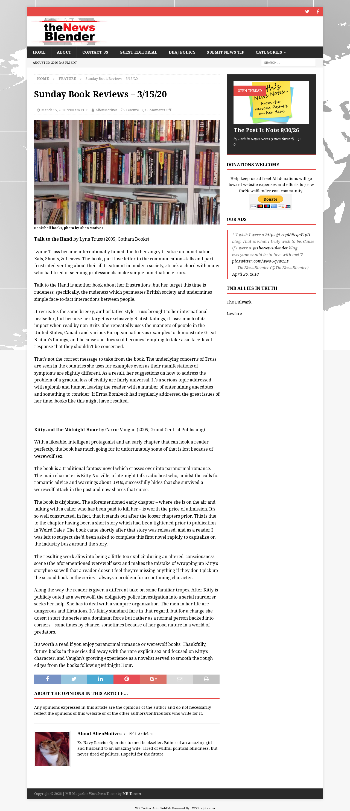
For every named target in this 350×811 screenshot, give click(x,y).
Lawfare (234, 313)
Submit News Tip (225, 52)
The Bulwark (239, 302)
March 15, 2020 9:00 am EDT (64, 110)
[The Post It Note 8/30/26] (271, 102)
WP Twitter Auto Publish (153, 808)
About (64, 52)
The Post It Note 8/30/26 (266, 130)
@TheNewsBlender (270, 248)
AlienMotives (106, 110)
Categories (269, 52)
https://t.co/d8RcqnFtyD (287, 234)
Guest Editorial (138, 52)
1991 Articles (140, 734)
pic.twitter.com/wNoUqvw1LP (260, 261)
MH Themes (131, 794)
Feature (132, 110)
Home (39, 52)
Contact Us (95, 52)
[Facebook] (318, 11)
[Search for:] (288, 62)
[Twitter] (307, 11)
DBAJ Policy (182, 52)
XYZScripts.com (203, 808)
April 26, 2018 (245, 274)
